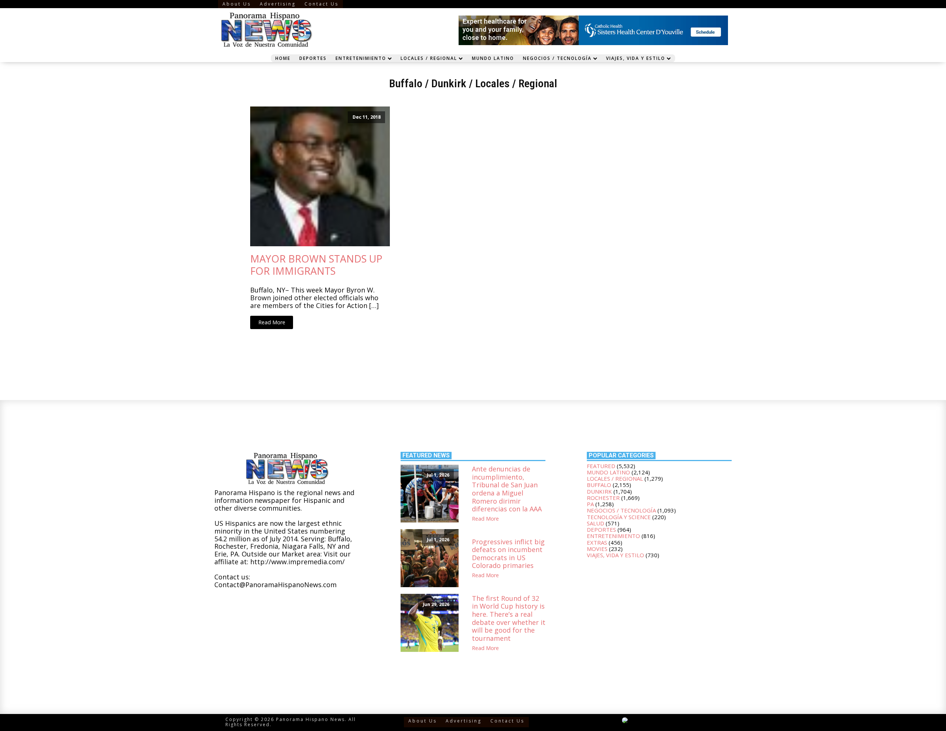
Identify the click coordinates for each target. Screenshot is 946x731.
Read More (271, 322)
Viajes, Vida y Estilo (635, 58)
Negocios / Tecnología (557, 58)
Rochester (603, 497)
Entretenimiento (361, 58)
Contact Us (321, 4)
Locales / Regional (429, 58)
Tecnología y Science (619, 517)
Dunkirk (448, 83)
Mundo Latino (493, 58)
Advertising (278, 4)
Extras (597, 542)
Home (282, 58)
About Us (236, 4)
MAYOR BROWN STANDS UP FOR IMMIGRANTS (316, 265)
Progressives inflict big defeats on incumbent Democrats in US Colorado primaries (508, 554)
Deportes (313, 58)
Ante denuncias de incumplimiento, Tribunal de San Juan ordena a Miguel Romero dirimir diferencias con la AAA (507, 489)
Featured (601, 466)
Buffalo (405, 83)
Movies (597, 548)
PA (590, 504)
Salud (595, 523)
